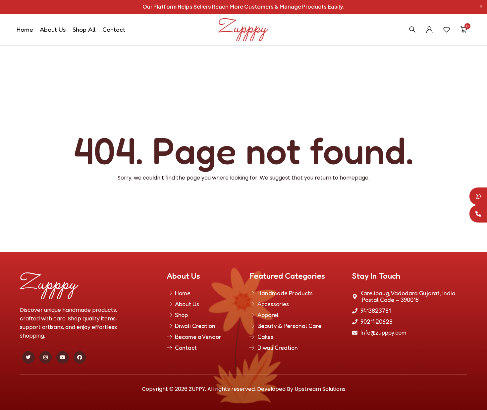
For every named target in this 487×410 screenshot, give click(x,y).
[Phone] (478, 214)
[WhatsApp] (478, 196)
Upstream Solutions (320, 389)
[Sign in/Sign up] (429, 29)
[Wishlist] (446, 29)
